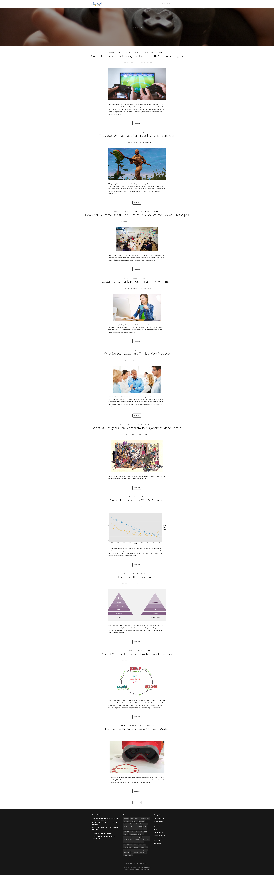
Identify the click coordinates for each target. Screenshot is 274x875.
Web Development (128, 855)
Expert (145, 826)
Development (114, 52)
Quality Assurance (145, 839)
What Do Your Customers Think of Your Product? (137, 353)
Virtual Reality (143, 852)
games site (147, 867)
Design (125, 826)
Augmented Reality (128, 821)
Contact (181, 3)
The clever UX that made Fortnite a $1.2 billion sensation (137, 135)
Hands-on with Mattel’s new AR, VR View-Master (137, 729)
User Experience (143, 850)
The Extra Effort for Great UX (137, 577)
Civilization (141, 821)
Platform (169, 3)
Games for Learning (128, 831)
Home (158, 3)
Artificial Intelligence (144, 818)
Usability (161, 52)
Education (126, 52)
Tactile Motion (141, 844)
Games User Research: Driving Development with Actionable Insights (137, 56)
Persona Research (128, 839)
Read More (137, 123)
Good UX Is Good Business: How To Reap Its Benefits (137, 654)
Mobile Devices (127, 837)
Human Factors (138, 831)
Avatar (135, 821)
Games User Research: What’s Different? (137, 500)
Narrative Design (136, 837)
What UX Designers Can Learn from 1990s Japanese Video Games (137, 428)
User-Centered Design (133, 850)
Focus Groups (127, 829)
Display (130, 826)
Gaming (136, 52)
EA (134, 826)
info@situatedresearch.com (141, 869)
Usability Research (133, 847)
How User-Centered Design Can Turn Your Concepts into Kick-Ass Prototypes (137, 215)
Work (163, 3)
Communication (143, 823)
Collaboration (119, 211)
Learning (126, 834)
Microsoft (140, 834)
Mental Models (133, 834)
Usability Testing (144, 847)
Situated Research (128, 844)
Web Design (152, 350)
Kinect (145, 831)
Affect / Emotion (134, 818)
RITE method (133, 842)
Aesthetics (126, 818)
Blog (175, 3)
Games (144, 829)
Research (126, 842)
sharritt (148, 63)
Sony (135, 844)
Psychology (150, 52)
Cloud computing (128, 823)
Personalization (145, 837)
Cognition (136, 823)
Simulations (138, 725)
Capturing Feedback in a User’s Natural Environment (137, 281)
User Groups (127, 852)
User (125, 850)
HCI (142, 52)
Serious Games (158, 835)
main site (140, 867)
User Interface (134, 852)
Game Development (136, 829)
